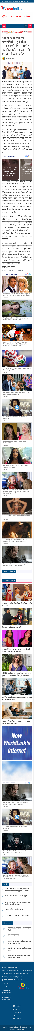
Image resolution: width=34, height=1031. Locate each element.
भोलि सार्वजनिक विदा (13, 935)
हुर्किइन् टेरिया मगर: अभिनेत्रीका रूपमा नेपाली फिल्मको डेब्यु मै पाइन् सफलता (16, 650)
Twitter (18, 1015)
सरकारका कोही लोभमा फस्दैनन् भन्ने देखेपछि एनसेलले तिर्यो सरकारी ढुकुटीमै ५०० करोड (17, 890)
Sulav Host (21, 1029)
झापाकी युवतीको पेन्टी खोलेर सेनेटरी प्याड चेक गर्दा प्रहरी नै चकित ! (19, 956)
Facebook (18, 1012)
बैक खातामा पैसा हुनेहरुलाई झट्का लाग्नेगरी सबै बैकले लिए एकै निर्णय (19, 942)
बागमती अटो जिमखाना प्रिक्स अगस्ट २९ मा (17, 916)
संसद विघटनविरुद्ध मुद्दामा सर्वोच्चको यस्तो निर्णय (19, 949)
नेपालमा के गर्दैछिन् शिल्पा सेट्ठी (11, 627)
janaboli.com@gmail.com (15, 977)
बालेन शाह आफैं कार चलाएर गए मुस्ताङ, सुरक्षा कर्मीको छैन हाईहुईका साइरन (18, 903)
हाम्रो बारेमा (18, 1009)
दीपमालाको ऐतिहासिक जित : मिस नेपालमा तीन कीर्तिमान (17, 604)
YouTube (18, 1018)
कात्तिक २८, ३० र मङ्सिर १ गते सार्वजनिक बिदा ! (19, 929)
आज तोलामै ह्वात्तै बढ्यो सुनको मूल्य (14, 909)
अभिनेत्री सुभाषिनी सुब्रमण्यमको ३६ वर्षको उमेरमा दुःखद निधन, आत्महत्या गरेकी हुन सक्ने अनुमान (17, 674)
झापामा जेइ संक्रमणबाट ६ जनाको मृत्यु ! (16, 896)
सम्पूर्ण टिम (18, 1006)
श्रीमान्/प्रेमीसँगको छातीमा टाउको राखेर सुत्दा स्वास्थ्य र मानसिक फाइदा (16, 722)
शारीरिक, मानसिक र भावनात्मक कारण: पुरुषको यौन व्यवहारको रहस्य (17, 698)
